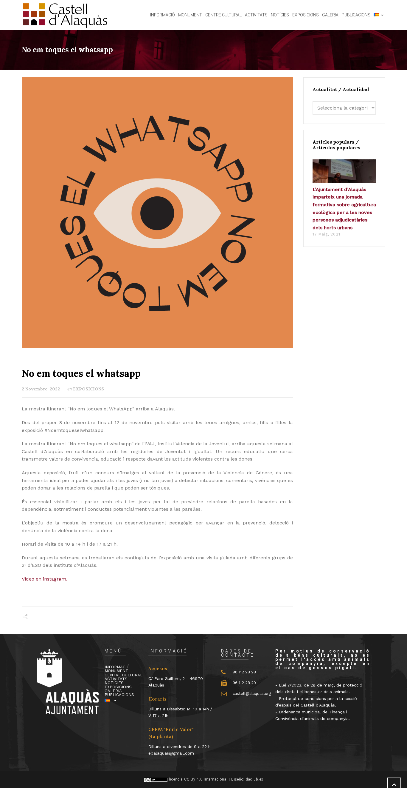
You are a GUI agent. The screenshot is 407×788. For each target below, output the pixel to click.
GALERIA (113, 691)
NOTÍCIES (114, 683)
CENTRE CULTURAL (123, 675)
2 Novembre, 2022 (41, 389)
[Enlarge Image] (157, 213)
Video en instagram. (44, 579)
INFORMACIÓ (117, 667)
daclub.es (254, 779)
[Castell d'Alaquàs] (65, 15)
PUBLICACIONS (119, 695)
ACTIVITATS (116, 679)
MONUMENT (116, 671)
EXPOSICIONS (88, 389)
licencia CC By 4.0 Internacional (198, 779)
